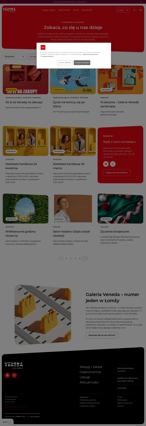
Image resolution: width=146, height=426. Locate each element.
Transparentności (47, 56)
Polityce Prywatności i (90, 54)
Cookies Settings (65, 62)
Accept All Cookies (82, 62)
